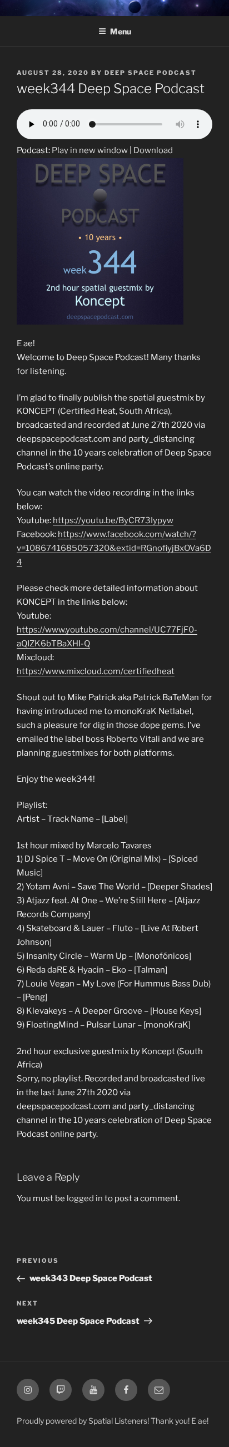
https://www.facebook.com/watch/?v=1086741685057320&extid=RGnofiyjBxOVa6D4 (114, 548)
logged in (85, 1198)
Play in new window (90, 150)
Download (153, 150)
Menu (120, 31)
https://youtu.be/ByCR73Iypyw (113, 520)
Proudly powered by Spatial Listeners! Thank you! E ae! (112, 1420)
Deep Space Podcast (150, 73)
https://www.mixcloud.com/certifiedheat (96, 671)
